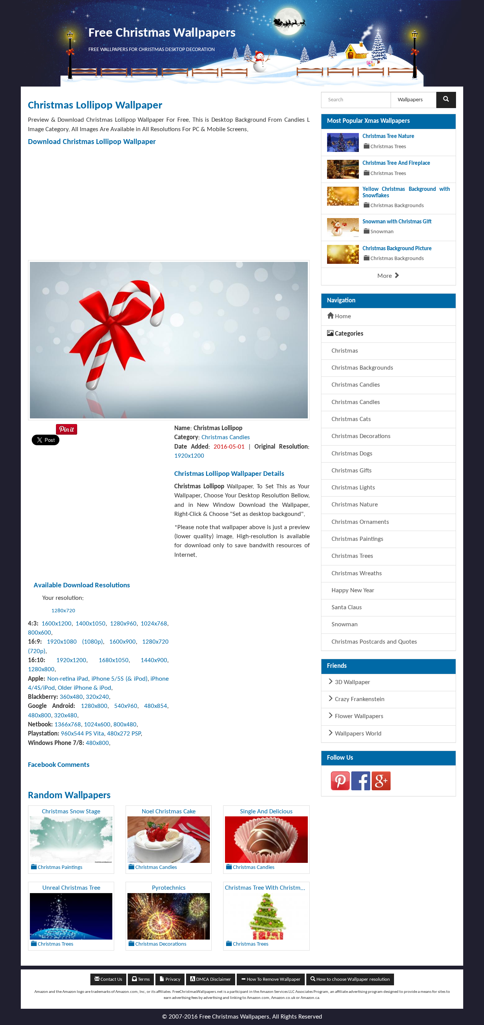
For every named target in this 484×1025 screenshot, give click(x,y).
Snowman (344, 624)
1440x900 (154, 660)
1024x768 (154, 624)
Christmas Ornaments (359, 522)
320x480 (65, 715)
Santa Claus (346, 607)
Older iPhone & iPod (84, 688)
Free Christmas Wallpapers (162, 33)
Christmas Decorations (360, 436)
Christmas (344, 351)
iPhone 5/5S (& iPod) (119, 679)
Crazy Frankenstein (359, 699)
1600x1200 (56, 624)
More (385, 276)
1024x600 (97, 725)
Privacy (172, 979)
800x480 (125, 725)
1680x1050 (114, 660)
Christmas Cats (350, 419)
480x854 (155, 706)
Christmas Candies (226, 437)
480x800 (39, 715)
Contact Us (110, 979)
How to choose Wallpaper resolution (352, 979)
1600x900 (122, 642)
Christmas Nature (354, 505)
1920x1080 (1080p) (74, 642)
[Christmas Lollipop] (169, 340)
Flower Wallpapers (358, 716)
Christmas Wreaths (356, 573)
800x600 (39, 633)
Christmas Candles (355, 402)
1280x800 (41, 669)
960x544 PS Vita (82, 734)
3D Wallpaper (352, 682)
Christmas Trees (351, 556)
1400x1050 (90, 624)
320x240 (97, 697)
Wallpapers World (358, 734)
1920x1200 (189, 456)
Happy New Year (352, 590)
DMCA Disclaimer (213, 979)
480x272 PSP (124, 734)
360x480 (71, 697)
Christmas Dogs (351, 454)
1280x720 (63, 611)
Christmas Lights (352, 488)
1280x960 (123, 624)
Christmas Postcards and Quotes (373, 642)
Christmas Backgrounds (361, 368)
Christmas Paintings (356, 539)
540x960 (125, 706)
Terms (143, 979)
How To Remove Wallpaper (273, 979)
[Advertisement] (255, 203)
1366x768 (67, 725)
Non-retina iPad (67, 679)
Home (342, 316)
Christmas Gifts (351, 471)
